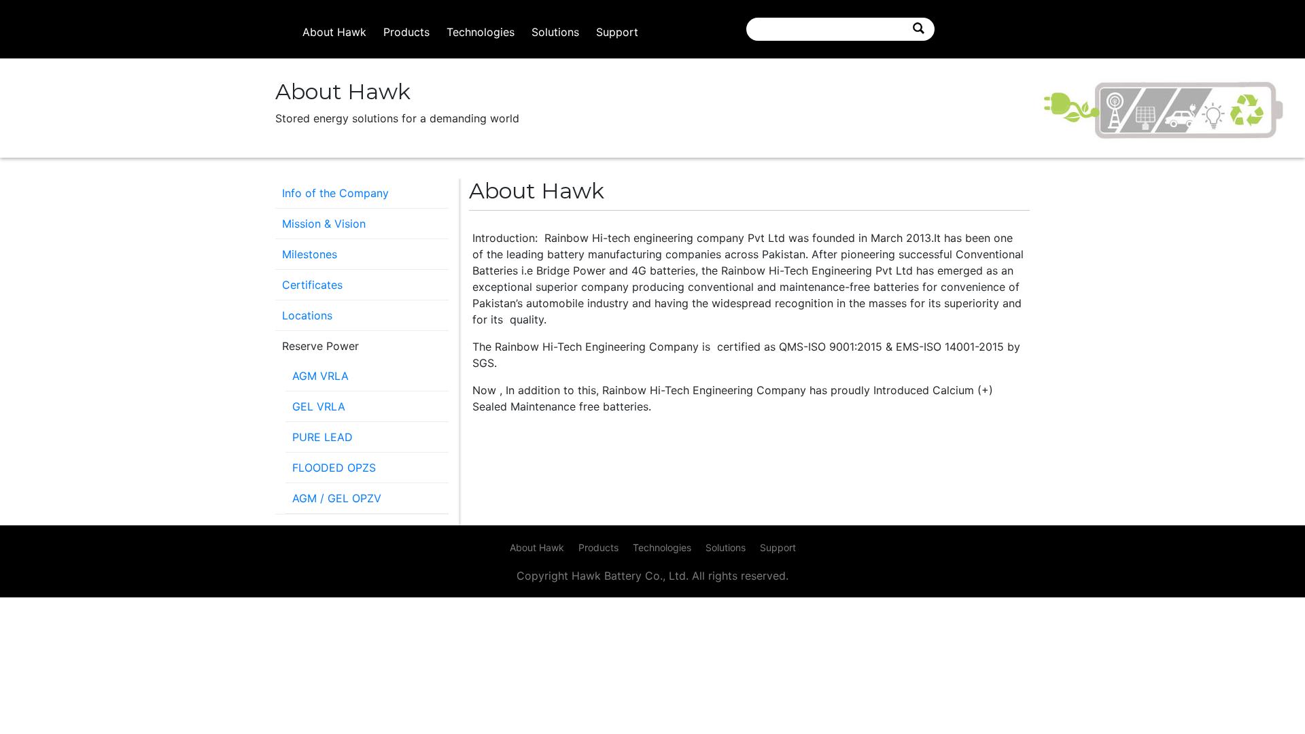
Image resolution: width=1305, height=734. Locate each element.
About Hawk (334, 32)
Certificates (312, 285)
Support (617, 32)
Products (406, 32)
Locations (307, 315)
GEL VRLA (318, 406)
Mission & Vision (324, 223)
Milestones (309, 254)
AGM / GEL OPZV (336, 498)
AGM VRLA (320, 376)
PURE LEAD (322, 437)
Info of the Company (335, 193)
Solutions (555, 32)
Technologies (481, 32)
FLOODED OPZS (334, 467)
